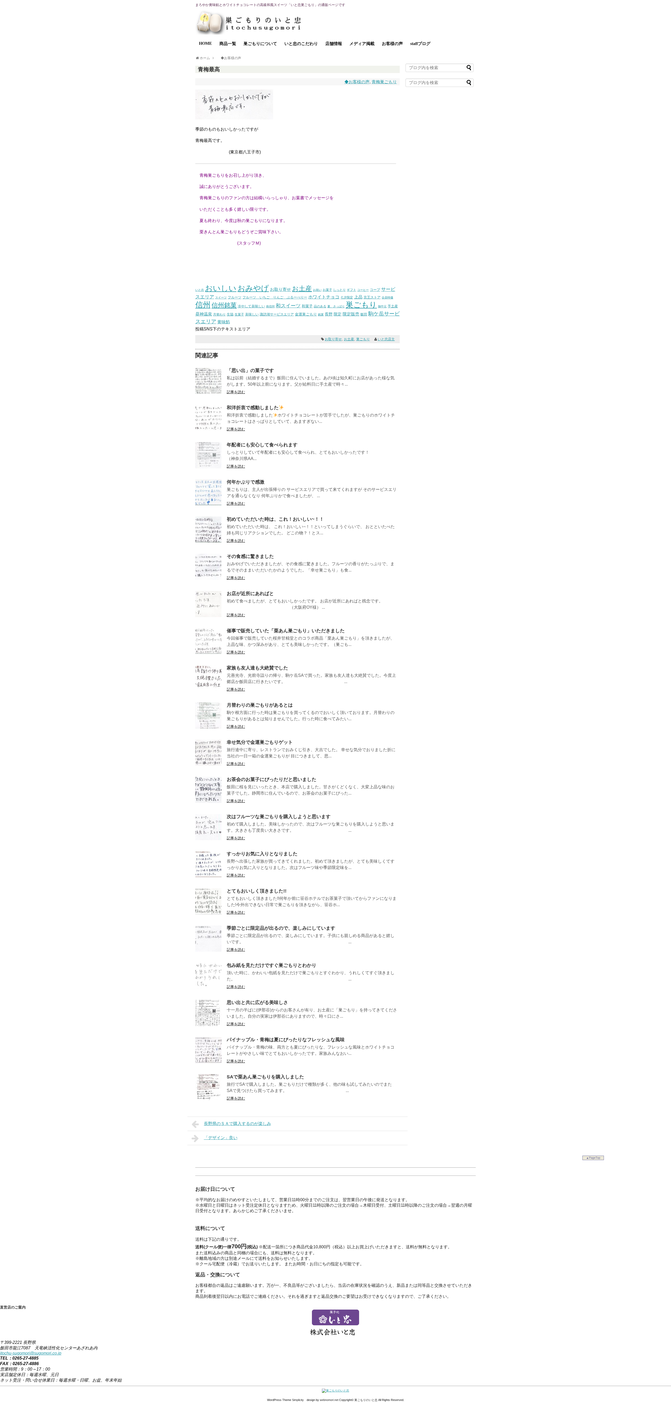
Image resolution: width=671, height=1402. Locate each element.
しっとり (339, 289)
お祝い (317, 289)
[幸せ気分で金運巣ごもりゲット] (208, 764)
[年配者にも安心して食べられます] (208, 467)
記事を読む (236, 392)
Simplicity (298, 1399)
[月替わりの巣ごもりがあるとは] (208, 727)
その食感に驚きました (250, 556)
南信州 (270, 306)
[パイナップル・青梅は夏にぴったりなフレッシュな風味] (208, 1062)
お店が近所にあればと (250, 593)
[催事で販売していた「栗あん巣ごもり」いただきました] (208, 653)
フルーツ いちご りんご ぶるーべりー (274, 297)
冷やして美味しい (251, 306)
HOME (205, 43)
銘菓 (321, 314)
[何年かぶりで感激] (208, 504)
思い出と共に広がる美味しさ (257, 1002)
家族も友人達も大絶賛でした (257, 667)
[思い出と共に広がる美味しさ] (208, 1024)
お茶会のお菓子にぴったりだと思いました (271, 779)
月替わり (219, 314)
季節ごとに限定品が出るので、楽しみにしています (281, 928)
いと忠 (199, 289)
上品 (358, 297)
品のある (320, 306)
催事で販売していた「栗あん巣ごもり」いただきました (286, 630)
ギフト (351, 289)
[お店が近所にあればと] (208, 615)
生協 (230, 314)
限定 (338, 314)
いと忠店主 (386, 339)
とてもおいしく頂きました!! (256, 891)
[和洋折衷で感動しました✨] (208, 430)
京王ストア (372, 297)
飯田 (363, 314)
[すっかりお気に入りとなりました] (208, 876)
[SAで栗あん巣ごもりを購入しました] (208, 1099)
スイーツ (221, 297)
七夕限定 (346, 297)
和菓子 (307, 306)
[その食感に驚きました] (208, 578)
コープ (375, 290)
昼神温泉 (203, 314)
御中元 (382, 306)
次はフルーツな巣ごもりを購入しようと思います (279, 816)
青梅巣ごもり (384, 82)
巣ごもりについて (260, 43)
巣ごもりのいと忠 (365, 1399)
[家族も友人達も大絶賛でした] (208, 690)
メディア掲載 (362, 43)
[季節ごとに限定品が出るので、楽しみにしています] (208, 950)
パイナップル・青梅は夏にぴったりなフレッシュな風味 (286, 1039)
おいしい (220, 288)
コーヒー (363, 289)
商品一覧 (227, 43)
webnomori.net (329, 1399)
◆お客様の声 (357, 82)
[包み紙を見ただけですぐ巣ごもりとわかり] (208, 987)
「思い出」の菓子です (250, 370)
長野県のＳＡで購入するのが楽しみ (237, 1123)
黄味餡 (223, 322)
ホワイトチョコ (323, 297)
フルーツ (234, 297)
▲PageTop (593, 1157)
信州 (202, 305)
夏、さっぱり (336, 306)
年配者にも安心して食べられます (262, 444)
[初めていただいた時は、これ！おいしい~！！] (208, 541)
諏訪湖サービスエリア (277, 314)
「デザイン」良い (220, 1137)
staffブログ (420, 43)
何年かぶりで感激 (245, 482)
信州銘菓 (224, 305)
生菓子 (239, 314)
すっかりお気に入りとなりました (262, 853)
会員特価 (387, 297)
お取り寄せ (280, 289)
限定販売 (351, 314)
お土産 (302, 288)
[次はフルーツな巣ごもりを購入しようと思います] (208, 838)
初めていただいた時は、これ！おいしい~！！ (275, 519)
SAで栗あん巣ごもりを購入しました (265, 1076)
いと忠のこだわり (301, 43)
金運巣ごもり (306, 314)
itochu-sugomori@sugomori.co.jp (30, 1353)
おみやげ (253, 288)
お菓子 (327, 289)
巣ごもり (361, 304)
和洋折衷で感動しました (253, 407)
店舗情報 (333, 43)
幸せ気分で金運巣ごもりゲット (260, 742)
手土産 (393, 306)
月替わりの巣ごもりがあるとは (260, 705)
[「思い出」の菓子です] (208, 392)
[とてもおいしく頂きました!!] (208, 913)
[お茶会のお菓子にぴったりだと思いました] (208, 801)
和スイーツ (288, 305)
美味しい (252, 314)
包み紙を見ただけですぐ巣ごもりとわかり (271, 965)
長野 (329, 314)
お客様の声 (392, 43)
